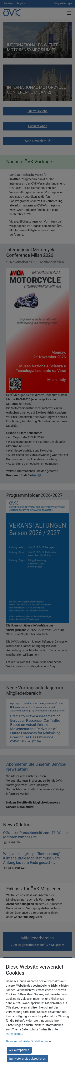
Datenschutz (14, 1033)
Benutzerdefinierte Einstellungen (27, 1041)
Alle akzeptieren (19, 1050)
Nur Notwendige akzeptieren (27, 1058)
